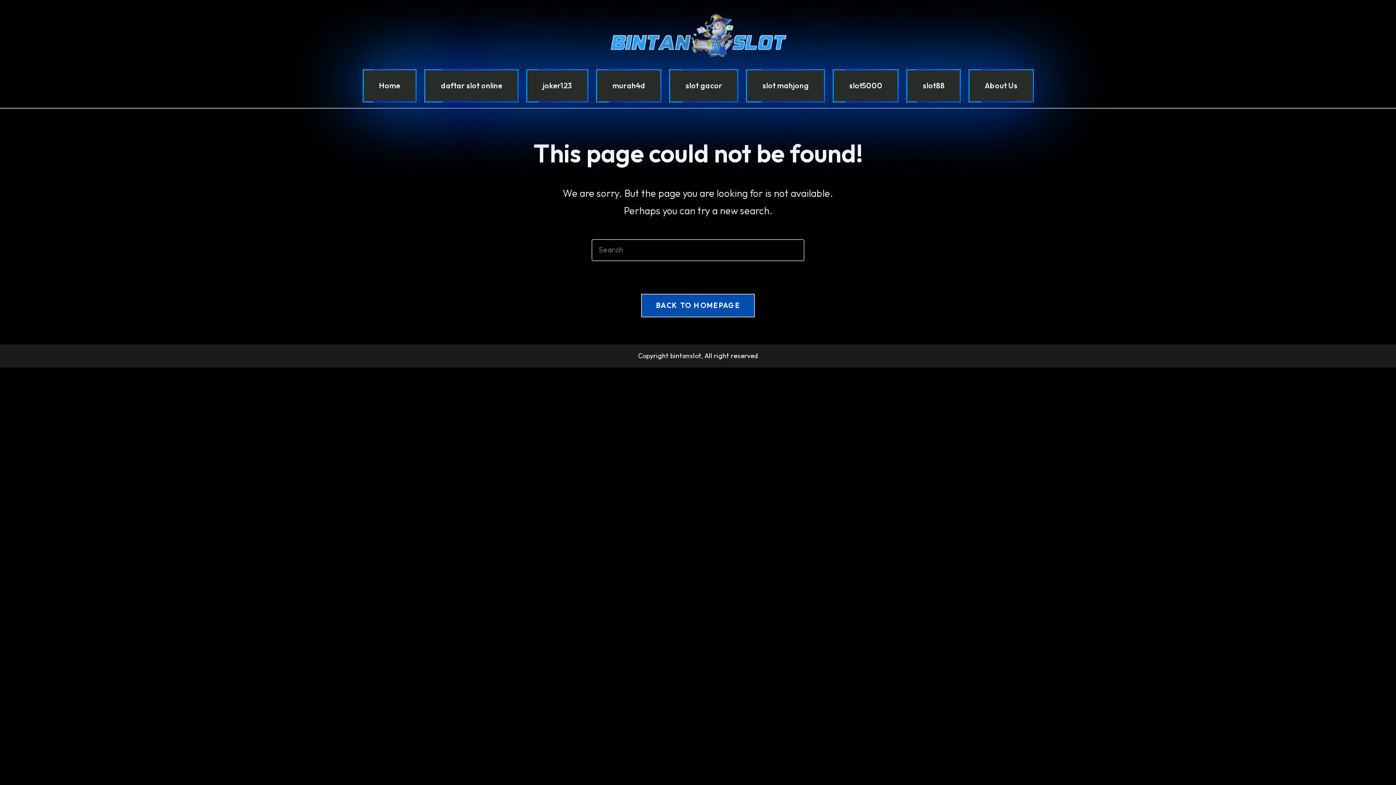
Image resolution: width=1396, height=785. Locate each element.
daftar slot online (471, 85)
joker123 (557, 85)
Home (389, 85)
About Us (1001, 85)
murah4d (628, 85)
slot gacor (703, 85)
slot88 (933, 85)
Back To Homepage (698, 305)
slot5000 (865, 85)
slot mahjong (785, 85)
